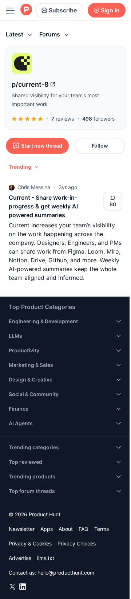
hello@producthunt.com (65, 572)
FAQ (83, 529)
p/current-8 (30, 84)
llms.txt (45, 558)
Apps (46, 529)
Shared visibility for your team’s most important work (55, 99)
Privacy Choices (76, 543)
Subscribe (63, 10)
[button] (24, 167)
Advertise (20, 558)
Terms (101, 529)
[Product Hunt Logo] (26, 10)
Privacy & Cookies (30, 543)
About (66, 529)
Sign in (110, 10)
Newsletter (22, 529)
